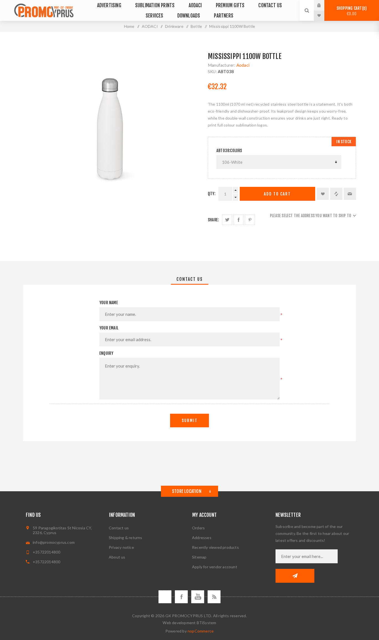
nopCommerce (201, 631)
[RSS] (214, 596)
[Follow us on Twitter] (164, 596)
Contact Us (189, 279)
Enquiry (106, 353)
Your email (108, 328)
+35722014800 (46, 552)
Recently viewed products (215, 547)
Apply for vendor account (214, 566)
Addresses (201, 537)
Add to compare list (336, 194)
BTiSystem (206, 622)
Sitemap (199, 557)
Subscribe (295, 576)
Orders (198, 527)
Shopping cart (351, 11)
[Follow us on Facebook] (181, 596)
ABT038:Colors (229, 150)
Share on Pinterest (250, 220)
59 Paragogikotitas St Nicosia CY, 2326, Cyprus (62, 530)
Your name (108, 302)
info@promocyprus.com (54, 542)
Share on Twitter (227, 220)
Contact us (119, 527)
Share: (213, 219)
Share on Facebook (238, 220)
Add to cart (277, 194)
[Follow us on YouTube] (197, 596)
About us (117, 557)
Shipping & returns (125, 537)
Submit (190, 420)
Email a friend (350, 194)
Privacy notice (121, 547)
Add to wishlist (323, 194)
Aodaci (242, 65)
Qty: (212, 193)
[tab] (189, 279)
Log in (323, 5)
